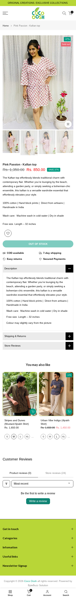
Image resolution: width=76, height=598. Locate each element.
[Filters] (6, 483)
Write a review (38, 501)
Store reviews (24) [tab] (55, 473)
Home (6, 26)
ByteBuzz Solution (38, 585)
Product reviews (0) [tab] (20, 473)
